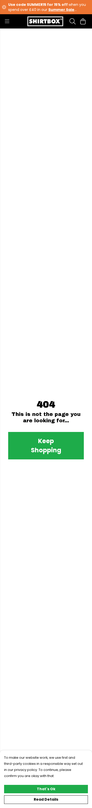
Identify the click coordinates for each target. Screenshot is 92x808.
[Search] (72, 21)
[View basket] (83, 21)
